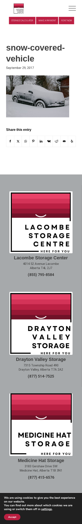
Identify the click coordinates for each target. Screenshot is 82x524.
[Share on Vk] (49, 141)
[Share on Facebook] (10, 141)
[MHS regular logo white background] (41, 424)
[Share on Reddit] (56, 141)
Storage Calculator (22, 20)
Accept (12, 517)
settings (46, 509)
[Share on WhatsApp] (25, 141)
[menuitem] (70, 8)
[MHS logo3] (34, 8)
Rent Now (66, 20)
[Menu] (70, 8)
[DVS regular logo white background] (41, 323)
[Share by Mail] (64, 141)
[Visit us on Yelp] (72, 141)
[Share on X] (18, 141)
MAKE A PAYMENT (47, 20)
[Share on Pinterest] (33, 141)
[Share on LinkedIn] (41, 141)
